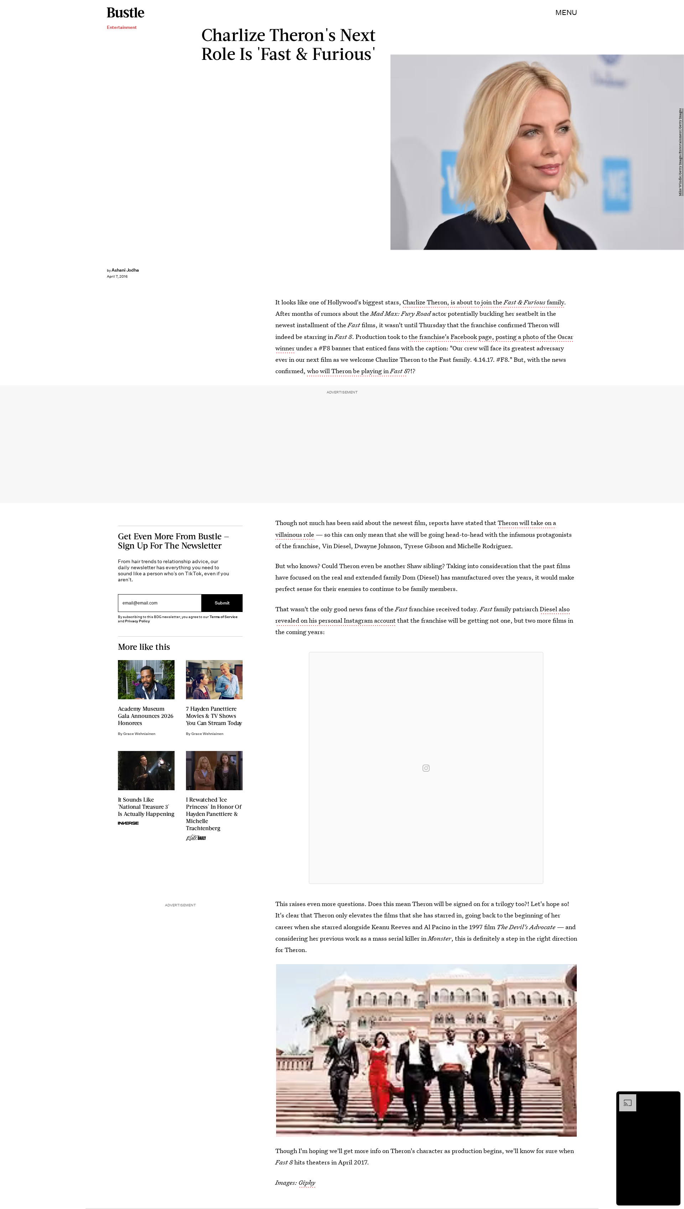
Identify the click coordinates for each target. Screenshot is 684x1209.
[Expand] (624, 1098)
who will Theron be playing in (357, 371)
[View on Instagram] (426, 768)
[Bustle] (125, 12)
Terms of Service (223, 616)
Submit (222, 603)
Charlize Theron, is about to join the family (483, 302)
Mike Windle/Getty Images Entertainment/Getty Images (680, 152)
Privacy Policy (137, 621)
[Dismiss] (672, 1098)
